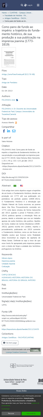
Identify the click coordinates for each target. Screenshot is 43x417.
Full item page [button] (11, 343)
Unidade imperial (8, 263)
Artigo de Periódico (9, 82)
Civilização (6, 266)
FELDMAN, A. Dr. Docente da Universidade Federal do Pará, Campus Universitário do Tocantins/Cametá (19, 111)
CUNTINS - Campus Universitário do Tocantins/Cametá (21, 12)
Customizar (6, 409)
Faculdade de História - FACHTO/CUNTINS (16, 15)
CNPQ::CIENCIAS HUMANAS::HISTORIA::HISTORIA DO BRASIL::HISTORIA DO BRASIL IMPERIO (19, 277)
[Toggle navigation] (38, 5)
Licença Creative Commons (16, 352)
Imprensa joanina (8, 261)
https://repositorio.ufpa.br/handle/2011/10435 (20, 329)
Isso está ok (31, 413)
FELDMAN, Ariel (9, 100)
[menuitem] (25, 5)
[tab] (15, 185)
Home (4, 12)
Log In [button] (30, 5)
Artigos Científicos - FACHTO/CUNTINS (16, 18)
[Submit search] (22, 5)
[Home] (5, 5)
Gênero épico (7, 258)
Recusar (11, 413)
